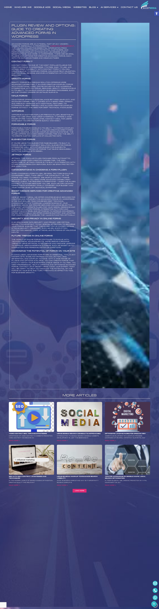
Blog (92, 7)
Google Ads (42, 7)
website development (62, 46)
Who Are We (23, 7)
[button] (156, 13)
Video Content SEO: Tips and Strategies (28, 433)
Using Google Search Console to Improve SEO (78, 433)
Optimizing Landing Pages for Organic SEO (125, 433)
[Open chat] (154, 604)
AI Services (108, 7)
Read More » (14, 440)
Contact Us (129, 7)
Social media (62, 7)
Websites (80, 7)
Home (8, 7)
